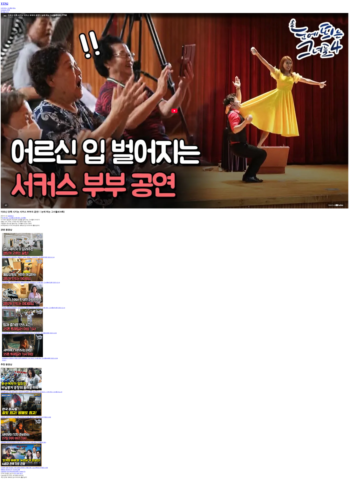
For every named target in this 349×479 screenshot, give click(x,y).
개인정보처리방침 (13, 471)
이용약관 (4, 471)
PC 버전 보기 (18, 473)
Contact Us (22, 471)
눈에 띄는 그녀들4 (6, 8)
